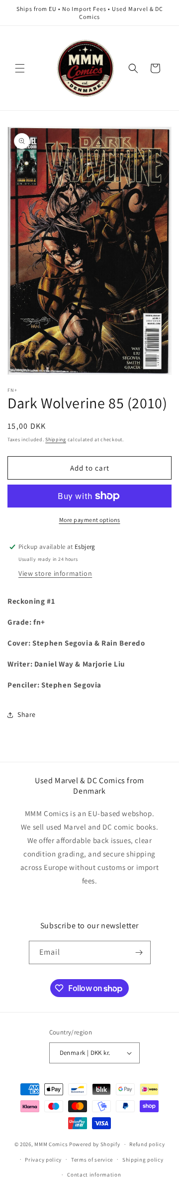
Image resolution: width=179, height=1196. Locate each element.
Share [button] (26, 714)
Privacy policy (43, 1159)
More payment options (89, 519)
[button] (20, 68)
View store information (55, 573)
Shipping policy (143, 1159)
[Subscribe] (139, 952)
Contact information (94, 1174)
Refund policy (147, 1144)
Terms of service (92, 1159)
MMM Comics (51, 1144)
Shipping (55, 439)
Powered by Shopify (94, 1144)
